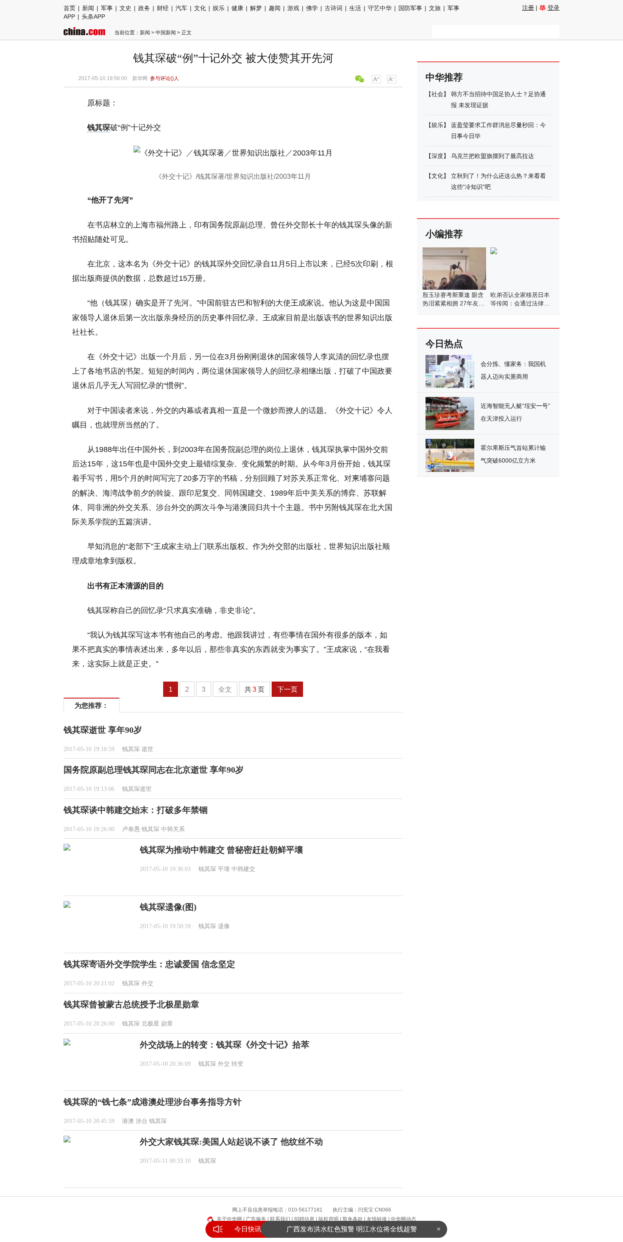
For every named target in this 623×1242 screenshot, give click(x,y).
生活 (355, 8)
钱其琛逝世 (137, 789)
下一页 (287, 689)
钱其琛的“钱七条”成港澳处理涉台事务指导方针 (153, 1101)
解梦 (256, 8)
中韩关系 (173, 829)
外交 (147, 983)
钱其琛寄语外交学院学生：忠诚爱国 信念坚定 (149, 964)
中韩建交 (243, 869)
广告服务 (256, 1219)
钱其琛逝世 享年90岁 (103, 730)
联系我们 (280, 1219)
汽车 (181, 8)
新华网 (139, 78)
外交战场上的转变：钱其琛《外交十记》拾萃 (224, 1044)
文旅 (435, 8)
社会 (437, 94)
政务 (144, 8)
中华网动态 (403, 1219)
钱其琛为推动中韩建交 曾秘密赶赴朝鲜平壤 (221, 849)
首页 (69, 8)
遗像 (224, 926)
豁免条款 (352, 1219)
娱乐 (219, 8)
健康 (237, 8)
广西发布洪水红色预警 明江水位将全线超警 (351, 1229)
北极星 (150, 1023)
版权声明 (328, 1219)
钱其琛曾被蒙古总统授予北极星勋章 (131, 1004)
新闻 (88, 8)
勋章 (167, 1023)
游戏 (293, 8)
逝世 (147, 749)
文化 (200, 8)
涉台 (141, 1121)
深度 (437, 155)
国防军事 (410, 8)
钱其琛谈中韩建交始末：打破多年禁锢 (136, 810)
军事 (107, 8)
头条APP (93, 16)
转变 (237, 1064)
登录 (553, 7)
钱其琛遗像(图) (168, 907)
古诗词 (333, 8)
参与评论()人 (164, 78)
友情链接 (377, 1219)
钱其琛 (98, 127)
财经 (163, 8)
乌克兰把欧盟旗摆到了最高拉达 (492, 155)
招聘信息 (304, 1219)
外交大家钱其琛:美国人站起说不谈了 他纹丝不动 (231, 1141)
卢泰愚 (131, 829)
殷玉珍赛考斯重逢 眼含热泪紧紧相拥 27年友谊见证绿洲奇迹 (453, 303)
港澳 (128, 1121)
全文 (225, 689)
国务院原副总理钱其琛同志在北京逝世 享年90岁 (154, 769)
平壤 (224, 869)
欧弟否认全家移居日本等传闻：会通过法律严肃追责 (520, 303)
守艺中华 (380, 8)
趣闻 (275, 8)
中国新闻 (166, 33)
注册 (528, 7)
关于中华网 (229, 1219)
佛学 (312, 8)
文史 (125, 8)
